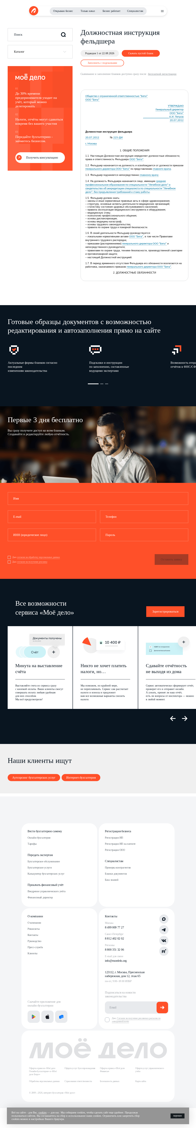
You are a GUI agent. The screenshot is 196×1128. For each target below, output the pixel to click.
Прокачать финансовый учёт (46, 884)
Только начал (88, 11)
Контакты (33, 935)
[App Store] (47, 1017)
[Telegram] (163, 929)
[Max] (163, 919)
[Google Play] (34, 1017)
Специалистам (135, 11)
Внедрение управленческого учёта (46, 891)
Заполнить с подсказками (102, 62)
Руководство (34, 941)
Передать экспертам (40, 855)
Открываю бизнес (63, 11)
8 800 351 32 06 (114, 949)
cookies (42, 1112)
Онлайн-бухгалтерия (39, 837)
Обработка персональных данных (44, 1081)
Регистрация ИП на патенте (120, 843)
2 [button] (101, 383)
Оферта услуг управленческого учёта (149, 1070)
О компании (35, 916)
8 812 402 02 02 (114, 938)
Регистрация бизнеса (118, 831)
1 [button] (93, 383)
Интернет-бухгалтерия (81, 777)
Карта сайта (140, 1081)
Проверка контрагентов (118, 867)
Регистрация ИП (114, 837)
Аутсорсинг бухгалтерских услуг (34, 777)
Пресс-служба (35, 947)
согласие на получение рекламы (32, 561)
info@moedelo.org (116, 960)
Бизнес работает (111, 11)
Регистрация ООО (115, 850)
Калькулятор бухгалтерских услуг (46, 873)
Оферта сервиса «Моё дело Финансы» (112, 1070)
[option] (48, 358)
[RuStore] (61, 1017)
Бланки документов (116, 873)
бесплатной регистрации (162, 74)
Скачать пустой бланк (140, 53)
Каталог (19, 51)
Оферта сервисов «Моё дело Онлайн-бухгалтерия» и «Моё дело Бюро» (43, 1071)
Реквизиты (33, 928)
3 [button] (106, 383)
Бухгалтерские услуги (40, 867)
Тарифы (32, 843)
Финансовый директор (40, 897)
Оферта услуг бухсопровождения (80, 1068)
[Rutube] (163, 951)
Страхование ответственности (78, 1081)
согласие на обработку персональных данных (38, 557)
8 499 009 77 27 (114, 927)
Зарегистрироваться (165, 611)
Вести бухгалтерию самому (45, 831)
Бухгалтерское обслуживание (44, 861)
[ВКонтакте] (163, 940)
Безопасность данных (109, 1081)
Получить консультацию (42, 157)
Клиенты (32, 953)
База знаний (111, 879)
